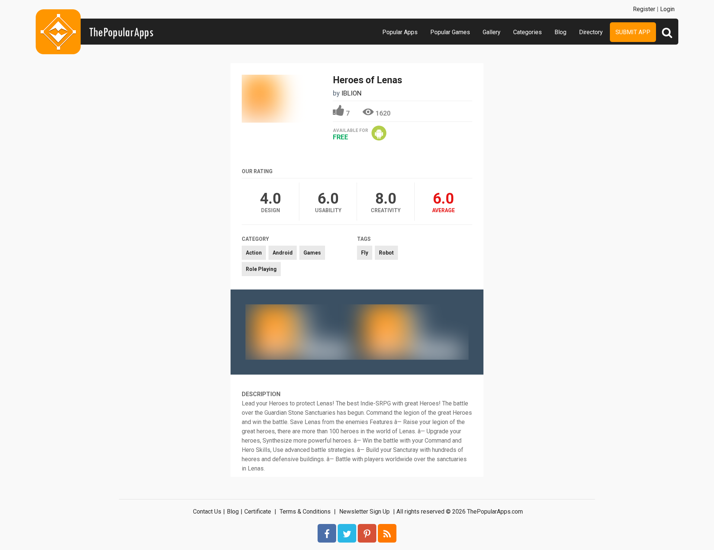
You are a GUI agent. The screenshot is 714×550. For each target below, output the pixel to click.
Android (283, 253)
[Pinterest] (367, 533)
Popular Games (450, 32)
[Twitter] (347, 533)
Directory (591, 32)
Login (667, 9)
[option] (301, 331)
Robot (386, 253)
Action (254, 253)
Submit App (632, 32)
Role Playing (261, 269)
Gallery (492, 32)
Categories (527, 32)
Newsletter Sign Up (364, 511)
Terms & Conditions (305, 511)
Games (312, 253)
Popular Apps (400, 32)
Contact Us (207, 511)
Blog (560, 32)
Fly (364, 253)
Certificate (257, 511)
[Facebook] (327, 533)
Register (644, 9)
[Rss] (387, 533)
